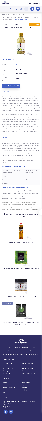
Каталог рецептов (9, 387)
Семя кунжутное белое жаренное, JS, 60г (21, 296)
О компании (26, 382)
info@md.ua (10, 407)
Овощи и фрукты (27, 368)
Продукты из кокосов (28, 373)
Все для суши (7, 363)
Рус (26, 9)
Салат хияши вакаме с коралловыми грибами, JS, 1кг (21, 269)
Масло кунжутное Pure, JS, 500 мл (21, 243)
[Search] (11, 9)
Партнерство (7, 385)
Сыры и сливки (27, 371)
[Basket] (21, 9)
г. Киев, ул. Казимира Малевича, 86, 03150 (20, 401)
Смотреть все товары (21, 219)
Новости (6, 390)
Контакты (6, 392)
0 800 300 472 (33, 3)
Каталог (5, 382)
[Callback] (16, 9)
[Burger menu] (3, 9)
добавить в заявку (11, 86)
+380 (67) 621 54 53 (12, 404)
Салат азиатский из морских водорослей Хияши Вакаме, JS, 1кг (21, 323)
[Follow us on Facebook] (32, 9)
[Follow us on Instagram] (37, 9)
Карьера (24, 385)
